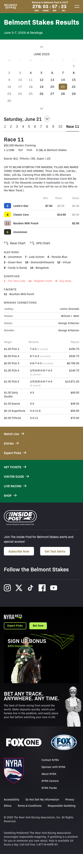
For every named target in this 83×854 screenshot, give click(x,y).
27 (52, 94)
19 (41, 87)
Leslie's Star (20, 205)
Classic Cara (21, 214)
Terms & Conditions (30, 805)
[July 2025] (41, 108)
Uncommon (20, 232)
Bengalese (42, 267)
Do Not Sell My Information (42, 799)
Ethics (7, 805)
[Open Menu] (77, 6)
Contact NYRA (50, 760)
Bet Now (38, 625)
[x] (18, 587)
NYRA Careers (50, 780)
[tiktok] (30, 587)
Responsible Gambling (61, 805)
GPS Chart (43, 243)
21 (63, 87)
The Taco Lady (16, 280)
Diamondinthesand (42, 262)
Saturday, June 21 (23, 119)
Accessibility (11, 799)
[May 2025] (41, 47)
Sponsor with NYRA (53, 767)
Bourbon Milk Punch (25, 223)
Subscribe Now (18, 551)
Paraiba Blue (59, 256)
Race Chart (17, 243)
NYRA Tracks (49, 787)
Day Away (65, 280)
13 (52, 80)
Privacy (69, 799)
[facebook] (42, 587)
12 (41, 80)
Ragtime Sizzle (43, 280)
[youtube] (53, 587)
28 (63, 94)
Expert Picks (15, 625)
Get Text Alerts (55, 551)
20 (52, 87)
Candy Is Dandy (17, 267)
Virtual (67, 262)
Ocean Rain (15, 262)
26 (41, 94)
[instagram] (7, 587)
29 (74, 94)
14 (63, 80)
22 (74, 87)
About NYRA (49, 773)
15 (74, 80)
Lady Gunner (36, 256)
